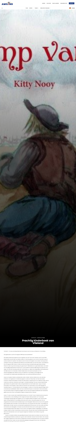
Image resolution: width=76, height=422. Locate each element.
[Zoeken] (2, 8)
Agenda (43, 3)
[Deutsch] (70, 8)
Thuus (27, 8)
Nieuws (30, 8)
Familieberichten (63, 3)
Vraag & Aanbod (55, 3)
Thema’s (36, 8)
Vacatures (49, 3)
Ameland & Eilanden (41, 337)
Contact (71, 3)
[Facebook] (72, 8)
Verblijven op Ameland (44, 8)
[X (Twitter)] (73, 8)
